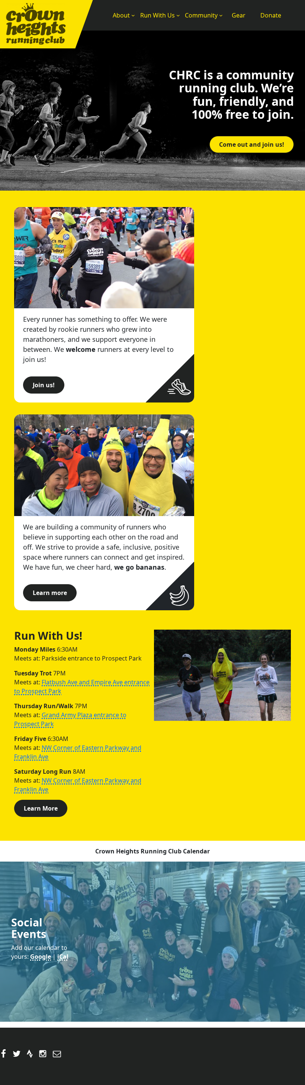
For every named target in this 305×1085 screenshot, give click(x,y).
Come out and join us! (251, 144)
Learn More (41, 808)
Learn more (50, 593)
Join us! (44, 385)
